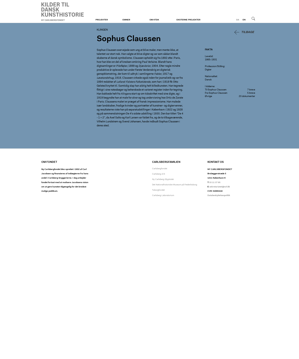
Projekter (102, 20)
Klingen (62, 11)
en (244, 20)
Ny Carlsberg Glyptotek (163, 179)
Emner (126, 20)
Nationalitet (211, 76)
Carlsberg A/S (158, 174)
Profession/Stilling (214, 66)
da (237, 20)
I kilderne (209, 86)
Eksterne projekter (188, 20)
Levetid (209, 56)
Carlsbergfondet (159, 169)
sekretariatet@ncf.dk (219, 187)
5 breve (251, 93)
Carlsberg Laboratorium (163, 195)
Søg (253, 18)
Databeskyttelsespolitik (218, 195)
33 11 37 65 (214, 182)
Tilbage (247, 32)
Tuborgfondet (158, 190)
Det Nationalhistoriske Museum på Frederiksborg (174, 185)
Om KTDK (154, 20)
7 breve (251, 90)
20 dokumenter (247, 96)
